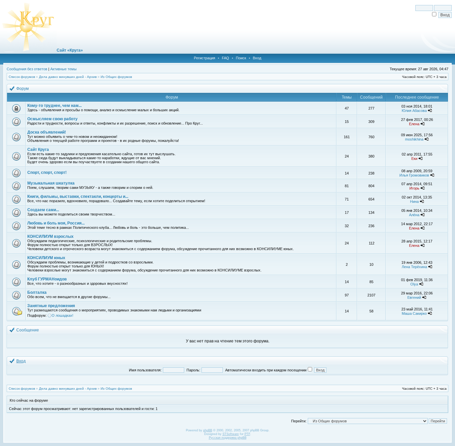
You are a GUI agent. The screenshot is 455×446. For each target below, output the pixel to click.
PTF (247, 434)
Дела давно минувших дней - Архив (68, 77)
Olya (414, 284)
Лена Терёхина (414, 267)
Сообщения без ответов (27, 69)
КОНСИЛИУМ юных (46, 257)
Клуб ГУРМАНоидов (47, 279)
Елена (414, 124)
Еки (414, 159)
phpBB (207, 430)
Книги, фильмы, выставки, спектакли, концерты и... (77, 196)
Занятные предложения (51, 305)
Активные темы (63, 69)
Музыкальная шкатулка (51, 183)
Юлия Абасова (414, 111)
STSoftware (231, 434)
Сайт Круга (38, 149)
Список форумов (22, 77)
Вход (257, 58)
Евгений (414, 297)
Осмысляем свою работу (52, 119)
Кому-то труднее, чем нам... (54, 105)
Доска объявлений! (46, 132)
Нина (414, 202)
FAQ (225, 58)
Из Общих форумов (116, 77)
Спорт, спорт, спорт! (47, 172)
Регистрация (204, 58)
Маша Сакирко (414, 313)
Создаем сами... (43, 210)
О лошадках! (62, 315)
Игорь (414, 188)
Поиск (241, 58)
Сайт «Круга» (70, 50)
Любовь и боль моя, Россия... (56, 223)
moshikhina (414, 139)
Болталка (37, 292)
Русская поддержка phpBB (227, 437)
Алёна (414, 215)
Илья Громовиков (414, 175)
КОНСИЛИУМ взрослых (50, 236)
